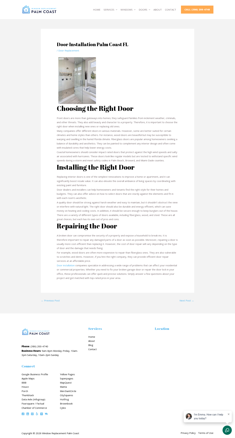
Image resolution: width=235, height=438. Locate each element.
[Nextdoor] (46, 413)
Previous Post (50, 300)
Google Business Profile (35, 374)
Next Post (187, 300)
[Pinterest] (32, 413)
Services (109, 9)
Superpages (66, 378)
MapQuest (66, 382)
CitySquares (66, 395)
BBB (24, 382)
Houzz (25, 386)
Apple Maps (28, 378)
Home (96, 9)
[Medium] (41, 413)
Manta (63, 386)
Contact (170, 9)
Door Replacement (68, 50)
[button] (197, 10)
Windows (127, 9)
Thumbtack (28, 395)
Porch (25, 391)
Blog (90, 345)
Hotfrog (64, 399)
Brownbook (66, 403)
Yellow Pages (67, 374)
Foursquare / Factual (33, 403)
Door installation (66, 265)
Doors (143, 9)
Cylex (63, 407)
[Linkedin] (27, 413)
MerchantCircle (68, 391)
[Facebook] (23, 413)
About (157, 9)
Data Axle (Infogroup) (33, 399)
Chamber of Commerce (34, 407)
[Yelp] (36, 413)
